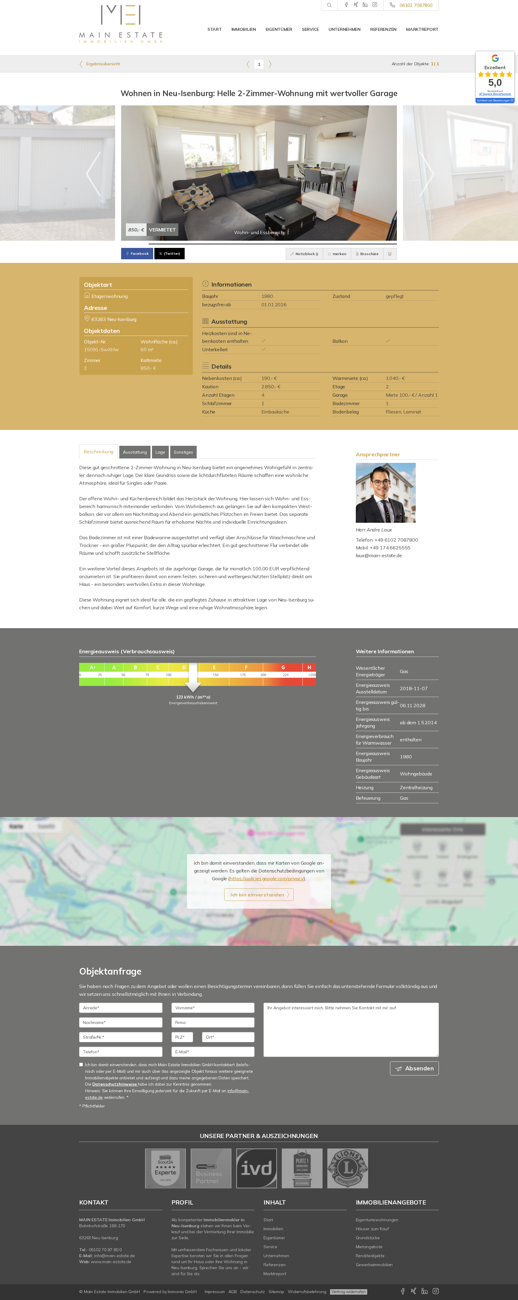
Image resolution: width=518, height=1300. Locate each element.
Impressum (215, 1291)
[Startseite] (120, 24)
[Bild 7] (300, 244)
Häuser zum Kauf (372, 1228)
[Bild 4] (217, 244)
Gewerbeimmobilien (374, 1264)
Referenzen (383, 29)
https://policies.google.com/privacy (267, 878)
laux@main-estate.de (379, 555)
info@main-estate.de (114, 1255)
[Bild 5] (245, 244)
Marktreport (422, 29)
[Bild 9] (355, 244)
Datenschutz (252, 1291)
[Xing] (356, 5)
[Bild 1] (135, 244)
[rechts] (270, 64)
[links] (248, 64)
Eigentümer (279, 29)
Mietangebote (369, 1246)
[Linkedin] (365, 5)
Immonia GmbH (182, 1291)
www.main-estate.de (111, 1261)
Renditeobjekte (370, 1255)
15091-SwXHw (101, 349)
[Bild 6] (273, 244)
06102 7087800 (416, 5)
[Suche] (329, 5)
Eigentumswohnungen (377, 1219)
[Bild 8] (328, 244)
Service (310, 29)
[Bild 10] (383, 244)
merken (339, 253)
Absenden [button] (419, 1068)
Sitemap (276, 1291)
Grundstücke (368, 1237)
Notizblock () (306, 253)
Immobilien (243, 29)
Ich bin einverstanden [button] (257, 895)
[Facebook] (346, 5)
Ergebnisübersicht (102, 63)
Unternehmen (345, 29)
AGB (232, 1291)
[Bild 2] (162, 244)
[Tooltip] (512, 101)
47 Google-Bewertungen (495, 94)
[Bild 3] (190, 244)
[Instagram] (374, 5)
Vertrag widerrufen (349, 1291)
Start (214, 29)
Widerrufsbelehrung (307, 1291)
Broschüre (369, 253)
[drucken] (390, 254)
